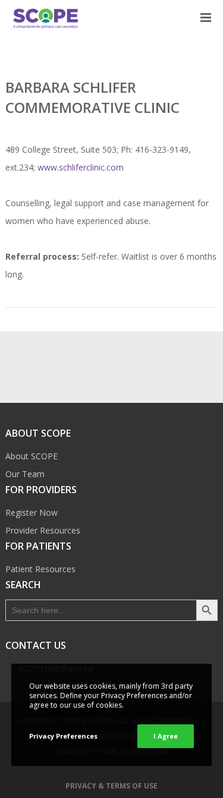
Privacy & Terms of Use (111, 786)
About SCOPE (31, 456)
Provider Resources (42, 530)
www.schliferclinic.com (80, 167)
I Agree (165, 735)
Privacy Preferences (63, 735)
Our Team (25, 474)
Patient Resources (40, 569)
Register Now (31, 512)
